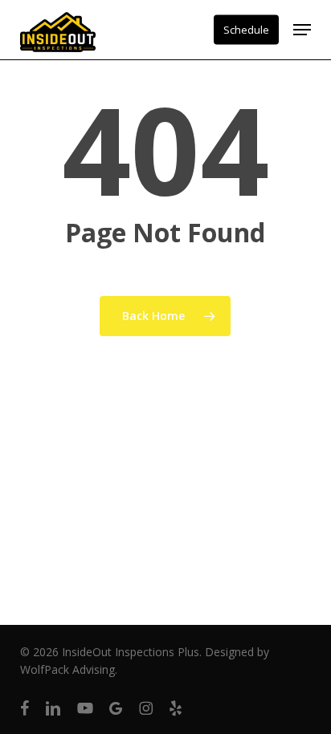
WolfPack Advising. (68, 669)
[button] (302, 30)
